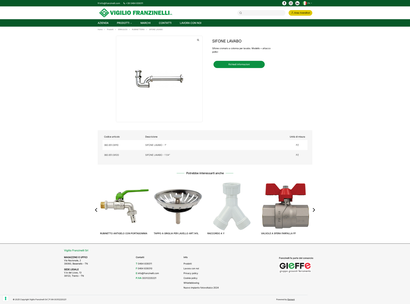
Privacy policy (191, 273)
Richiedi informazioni (239, 64)
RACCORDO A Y (216, 233)
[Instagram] (291, 3)
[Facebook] (284, 3)
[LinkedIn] (297, 3)
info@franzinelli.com (110, 3)
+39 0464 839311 (134, 3)
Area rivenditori (302, 12)
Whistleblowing (191, 282)
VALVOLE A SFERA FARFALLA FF (278, 233)
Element (291, 299)
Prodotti (188, 263)
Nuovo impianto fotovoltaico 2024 (201, 287)
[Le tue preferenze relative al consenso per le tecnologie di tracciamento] (6, 298)
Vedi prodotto (124, 226)
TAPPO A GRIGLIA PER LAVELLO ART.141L (176, 233)
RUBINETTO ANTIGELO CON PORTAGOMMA (123, 233)
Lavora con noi (191, 268)
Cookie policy (190, 278)
